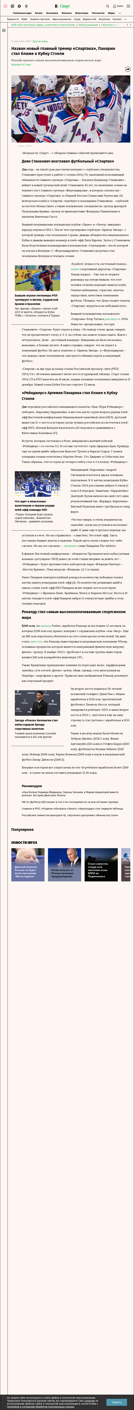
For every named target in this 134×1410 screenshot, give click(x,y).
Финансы (67, 13)
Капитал (117, 19)
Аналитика (104, 19)
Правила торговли (40, 19)
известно (36, 641)
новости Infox (24, 843)
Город (77, 19)
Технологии (98, 13)
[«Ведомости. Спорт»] (56, 6)
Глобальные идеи (22, 13)
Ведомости (13, 19)
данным (45, 625)
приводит (70, 545)
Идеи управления (62, 19)
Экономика (52, 13)
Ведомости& (89, 19)
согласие (89, 1400)
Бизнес (39, 13)
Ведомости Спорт (21, 64)
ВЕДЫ (24, 19)
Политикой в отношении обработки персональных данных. (41, 1406)
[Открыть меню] (128, 6)
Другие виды (40, 41)
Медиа (111, 13)
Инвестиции (81, 13)
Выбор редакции (88, 24)
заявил (75, 269)
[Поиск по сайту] (107, 6)
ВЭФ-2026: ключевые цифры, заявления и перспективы (43, 24)
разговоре (111, 319)
